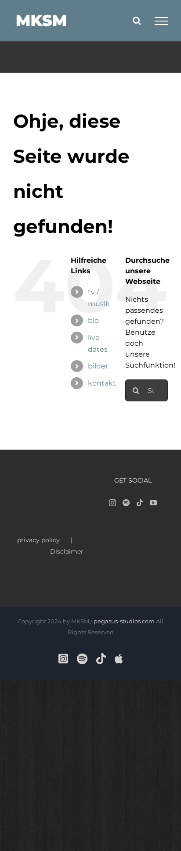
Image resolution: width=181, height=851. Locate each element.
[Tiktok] (139, 502)
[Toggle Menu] (161, 21)
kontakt (102, 383)
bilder (98, 366)
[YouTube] (153, 502)
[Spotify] (126, 502)
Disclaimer (66, 551)
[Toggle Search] (137, 20)
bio (93, 320)
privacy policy (38, 540)
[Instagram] (112, 502)
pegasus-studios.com (124, 621)
